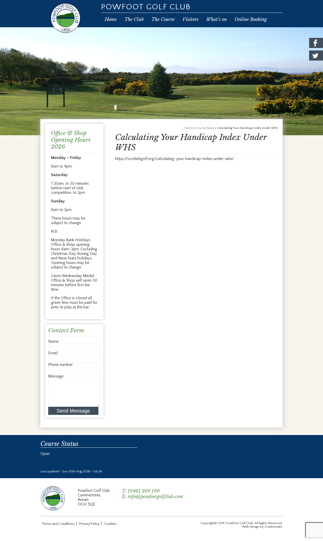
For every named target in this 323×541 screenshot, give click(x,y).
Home (111, 19)
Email (53, 353)
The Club (134, 19)
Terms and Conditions (58, 524)
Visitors (190, 19)
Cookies (110, 524)
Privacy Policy (89, 524)
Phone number (60, 364)
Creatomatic (273, 526)
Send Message (73, 411)
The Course (163, 19)
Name (53, 341)
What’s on (216, 19)
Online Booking (250, 19)
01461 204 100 (144, 491)
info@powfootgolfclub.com (155, 496)
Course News (205, 128)
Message (56, 376)
